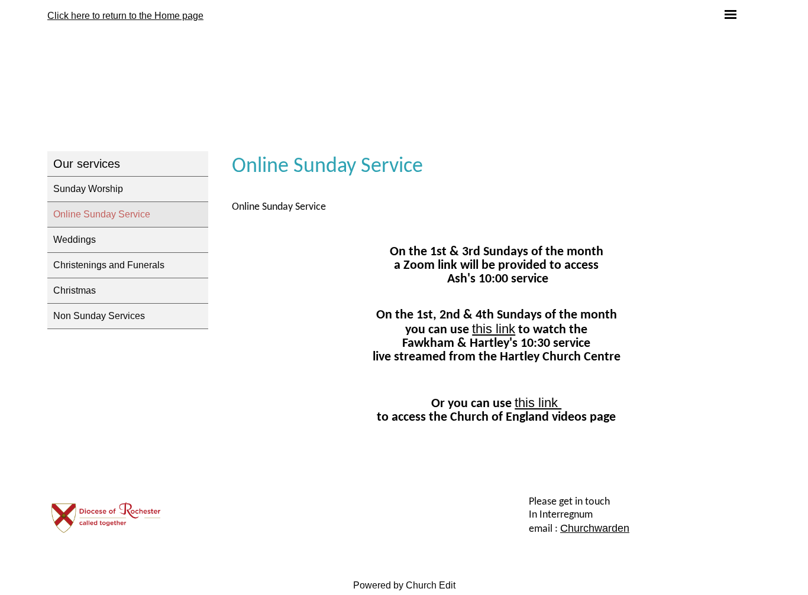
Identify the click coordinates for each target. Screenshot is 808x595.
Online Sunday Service (101, 214)
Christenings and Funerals (108, 265)
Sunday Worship (88, 189)
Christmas (74, 290)
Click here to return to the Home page (125, 16)
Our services (86, 163)
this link (493, 328)
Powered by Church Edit (404, 585)
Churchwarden (594, 528)
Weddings (74, 240)
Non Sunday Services (99, 316)
